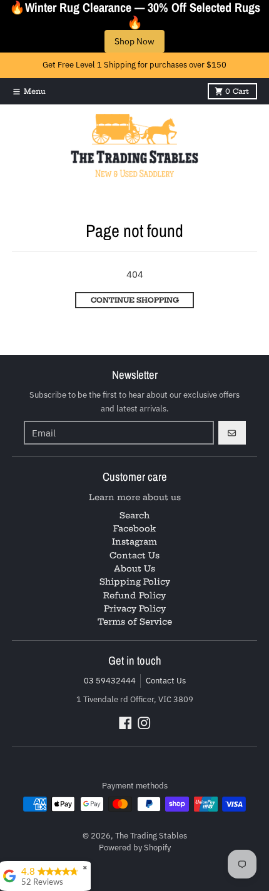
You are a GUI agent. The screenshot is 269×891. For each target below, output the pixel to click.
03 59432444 (110, 680)
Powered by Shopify (135, 847)
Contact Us (166, 680)
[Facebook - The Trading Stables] (125, 723)
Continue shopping (135, 300)
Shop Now (134, 41)
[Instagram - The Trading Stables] (144, 723)
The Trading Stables (151, 835)
